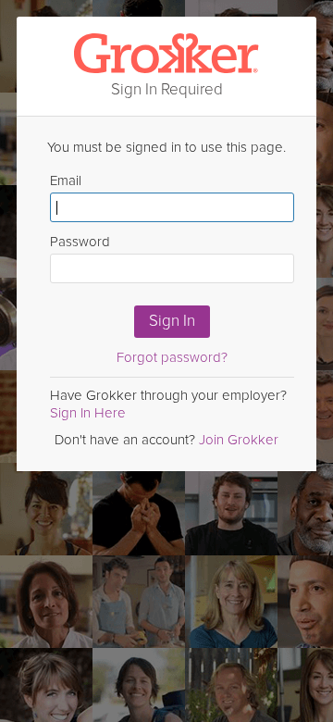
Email (65, 180)
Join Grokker (238, 439)
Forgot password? (172, 357)
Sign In (172, 320)
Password (80, 241)
